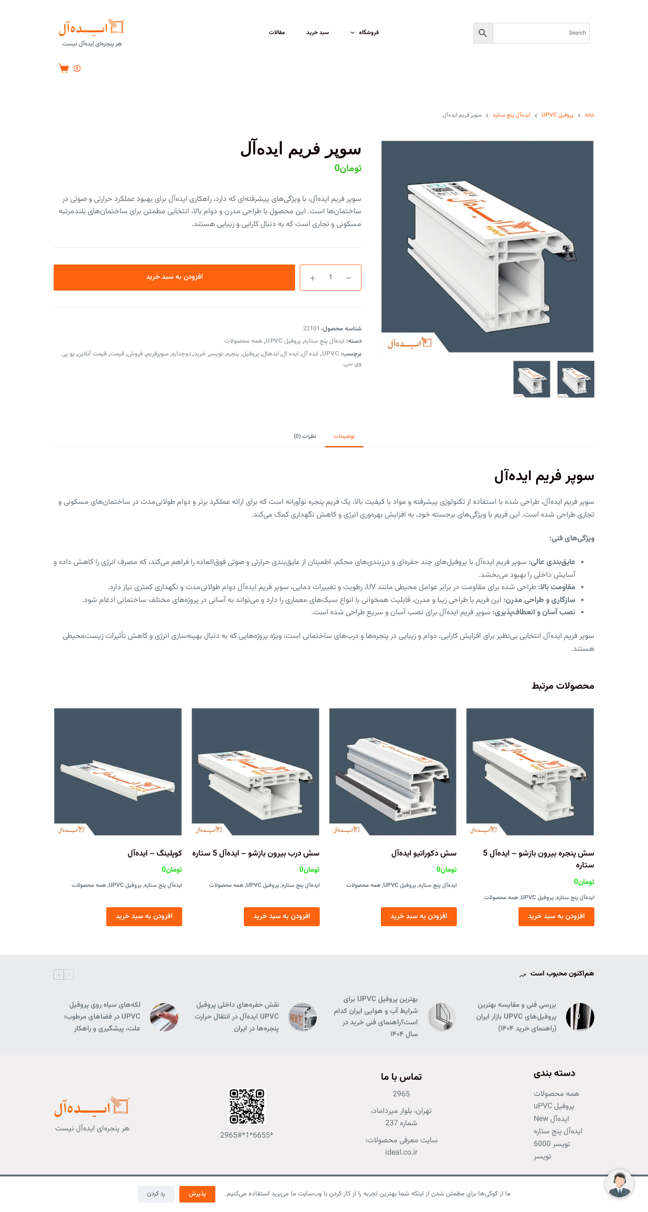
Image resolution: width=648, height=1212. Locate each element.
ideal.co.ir (401, 1153)
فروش (135, 354)
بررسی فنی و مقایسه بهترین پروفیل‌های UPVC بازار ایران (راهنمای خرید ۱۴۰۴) (516, 1017)
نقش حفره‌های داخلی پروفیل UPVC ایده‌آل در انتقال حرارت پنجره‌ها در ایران (236, 1017)
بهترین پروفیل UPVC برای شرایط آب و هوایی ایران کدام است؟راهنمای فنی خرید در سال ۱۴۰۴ (376, 1017)
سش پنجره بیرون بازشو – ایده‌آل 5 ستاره (538, 859)
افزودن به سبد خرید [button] (556, 916)
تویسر (216, 354)
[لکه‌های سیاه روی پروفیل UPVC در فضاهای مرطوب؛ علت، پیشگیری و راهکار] (164, 1017)
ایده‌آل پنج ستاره (324, 341)
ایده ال (290, 354)
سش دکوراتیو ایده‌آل (424, 853)
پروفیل (250, 354)
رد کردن (156, 1194)
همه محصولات (243, 341)
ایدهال (270, 354)
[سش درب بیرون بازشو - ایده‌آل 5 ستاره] (255, 772)
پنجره (232, 354)
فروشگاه (369, 32)
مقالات (277, 32)
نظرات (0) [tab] (305, 436)
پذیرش (197, 1194)
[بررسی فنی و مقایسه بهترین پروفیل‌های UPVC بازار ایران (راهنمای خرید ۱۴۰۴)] (580, 1017)
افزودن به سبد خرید (174, 277)
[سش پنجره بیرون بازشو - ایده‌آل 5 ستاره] (530, 772)
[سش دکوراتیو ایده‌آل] (393, 772)
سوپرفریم (157, 354)
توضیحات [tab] (344, 436)
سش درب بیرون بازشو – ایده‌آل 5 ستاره (256, 853)
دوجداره (181, 354)
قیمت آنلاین (92, 354)
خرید (200, 354)
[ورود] (77, 68)
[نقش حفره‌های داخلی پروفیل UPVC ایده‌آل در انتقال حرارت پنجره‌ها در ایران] (302, 1017)
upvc (330, 354)
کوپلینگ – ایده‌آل (155, 853)
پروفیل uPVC (283, 341)
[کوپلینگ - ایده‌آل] (118, 772)
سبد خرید (317, 32)
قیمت (117, 354)
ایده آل (310, 354)
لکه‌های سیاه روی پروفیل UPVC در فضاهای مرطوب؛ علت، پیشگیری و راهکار (102, 1017)
